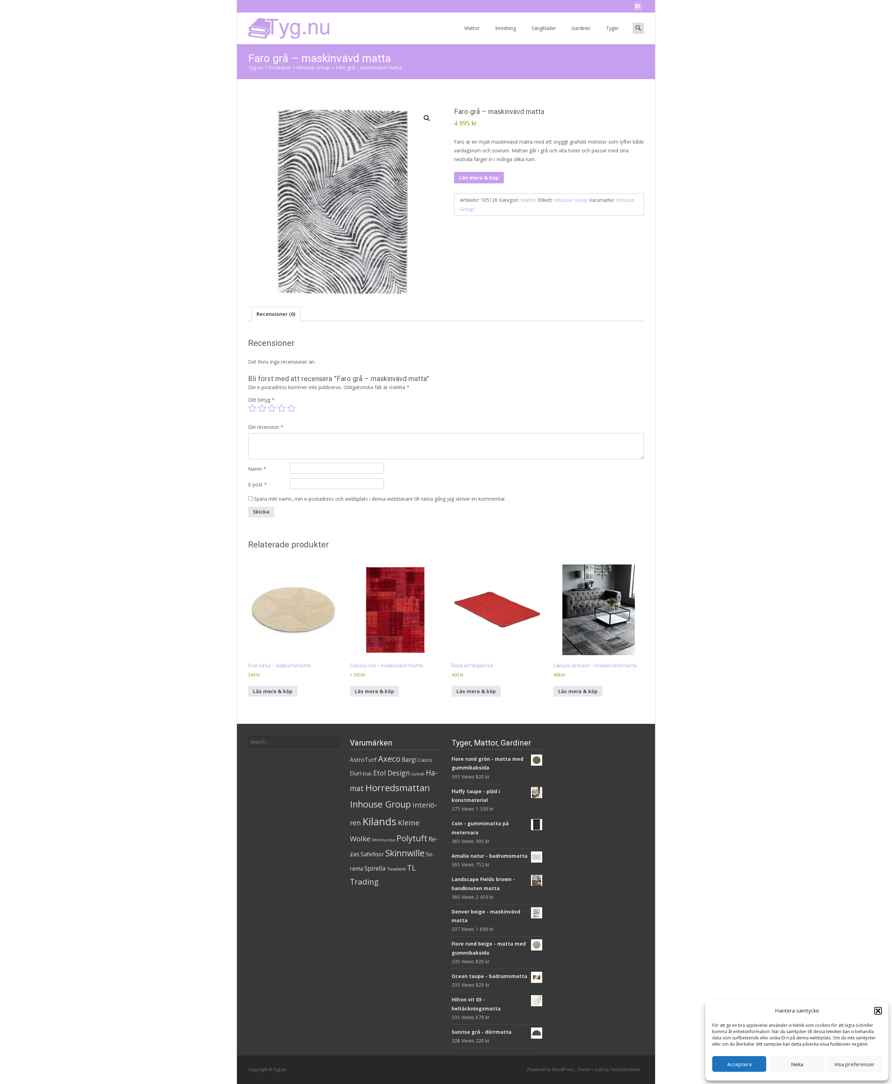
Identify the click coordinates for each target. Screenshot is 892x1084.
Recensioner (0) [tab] (275, 314)
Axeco (389, 758)
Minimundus (383, 839)
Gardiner (581, 28)
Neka (797, 1064)
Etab (367, 774)
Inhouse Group (571, 200)
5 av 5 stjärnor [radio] (291, 408)
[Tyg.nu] (284, 26)
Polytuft (412, 838)
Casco (425, 760)
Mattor (472, 28)
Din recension (265, 427)
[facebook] (637, 7)
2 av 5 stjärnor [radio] (262, 408)
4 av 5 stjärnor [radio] (281, 408)
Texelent (396, 869)
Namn (257, 468)
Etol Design (391, 773)
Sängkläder (543, 28)
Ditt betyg (261, 399)
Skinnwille (404, 853)
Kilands (379, 821)
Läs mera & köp (479, 177)
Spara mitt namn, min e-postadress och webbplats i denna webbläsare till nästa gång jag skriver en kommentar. (380, 498)
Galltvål (417, 774)
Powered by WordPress (551, 1069)
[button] (878, 1010)
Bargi (409, 759)
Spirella (375, 868)
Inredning (505, 28)
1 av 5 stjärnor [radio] (252, 408)
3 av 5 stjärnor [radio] (272, 408)
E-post (257, 484)
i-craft (598, 1069)
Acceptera (739, 1064)
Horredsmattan (397, 787)
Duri (355, 773)
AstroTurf (363, 760)
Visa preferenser (854, 1064)
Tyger (612, 28)
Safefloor (372, 854)
